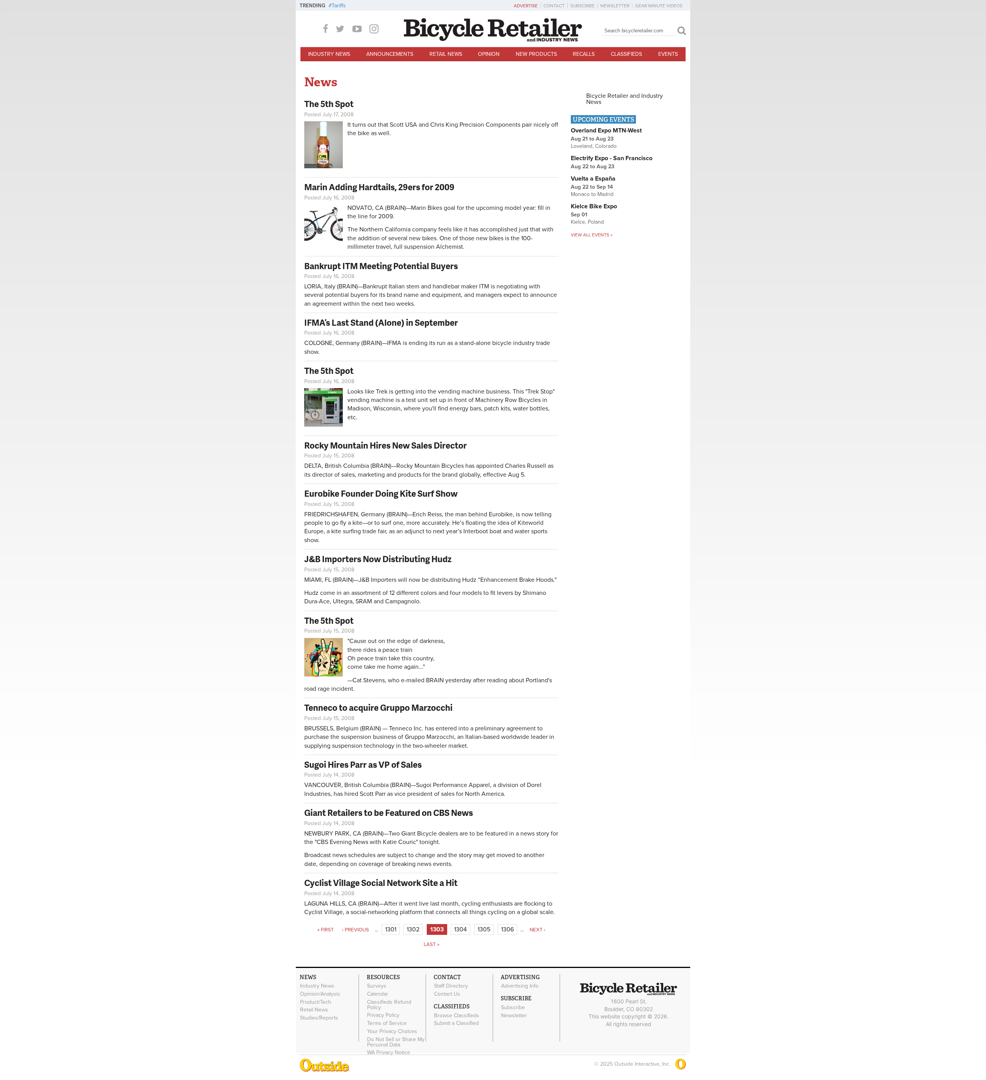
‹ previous (355, 930)
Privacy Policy (383, 1015)
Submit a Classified (456, 1023)
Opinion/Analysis (320, 994)
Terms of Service (387, 1023)
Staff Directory (451, 986)
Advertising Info (519, 986)
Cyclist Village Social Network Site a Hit (381, 883)
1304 (460, 929)
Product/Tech (315, 1002)
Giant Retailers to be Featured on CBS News (388, 813)
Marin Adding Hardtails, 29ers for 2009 (379, 187)
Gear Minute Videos (658, 5)
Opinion (489, 54)
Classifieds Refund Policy (389, 1004)
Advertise (526, 5)
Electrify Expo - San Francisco (611, 158)
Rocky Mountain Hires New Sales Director (385, 445)
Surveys (376, 986)
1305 (484, 929)
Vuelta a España (593, 179)
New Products (536, 54)
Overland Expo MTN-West (606, 130)
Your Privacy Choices (392, 1031)
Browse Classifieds (456, 1015)
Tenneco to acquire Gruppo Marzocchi (378, 707)
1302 (413, 929)
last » (431, 944)
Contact (554, 5)
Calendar (377, 994)
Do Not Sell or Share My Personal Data (395, 1042)
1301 (390, 929)
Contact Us (447, 994)
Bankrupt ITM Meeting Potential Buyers (381, 266)
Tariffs (339, 5)
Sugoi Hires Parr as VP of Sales (363, 764)
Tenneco (400, 728)
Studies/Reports (319, 1018)
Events (668, 54)
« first (325, 930)
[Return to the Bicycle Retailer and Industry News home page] (493, 40)
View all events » (591, 235)
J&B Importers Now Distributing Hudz (377, 559)
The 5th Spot (329, 104)
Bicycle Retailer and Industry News (624, 99)
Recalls (584, 54)
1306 (507, 929)
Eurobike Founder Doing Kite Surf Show (381, 493)
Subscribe (582, 5)
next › (537, 930)
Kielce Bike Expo (594, 206)
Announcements (389, 54)
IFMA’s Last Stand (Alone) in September (381, 322)
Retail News (445, 54)
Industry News (329, 54)
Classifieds (626, 54)
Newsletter (614, 5)
